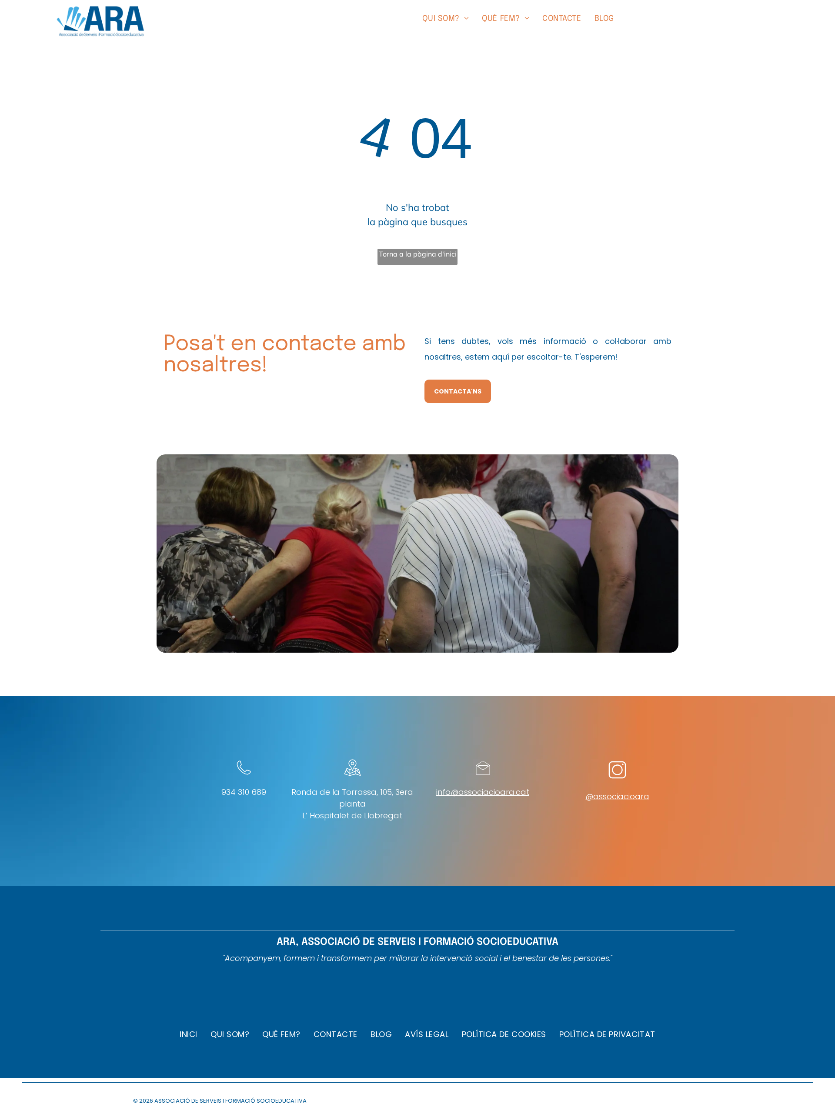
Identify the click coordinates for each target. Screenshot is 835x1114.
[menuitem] (445, 19)
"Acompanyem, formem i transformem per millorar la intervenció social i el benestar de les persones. (417, 958)
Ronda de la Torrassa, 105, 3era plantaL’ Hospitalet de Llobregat (352, 804)
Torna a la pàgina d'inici (418, 254)
